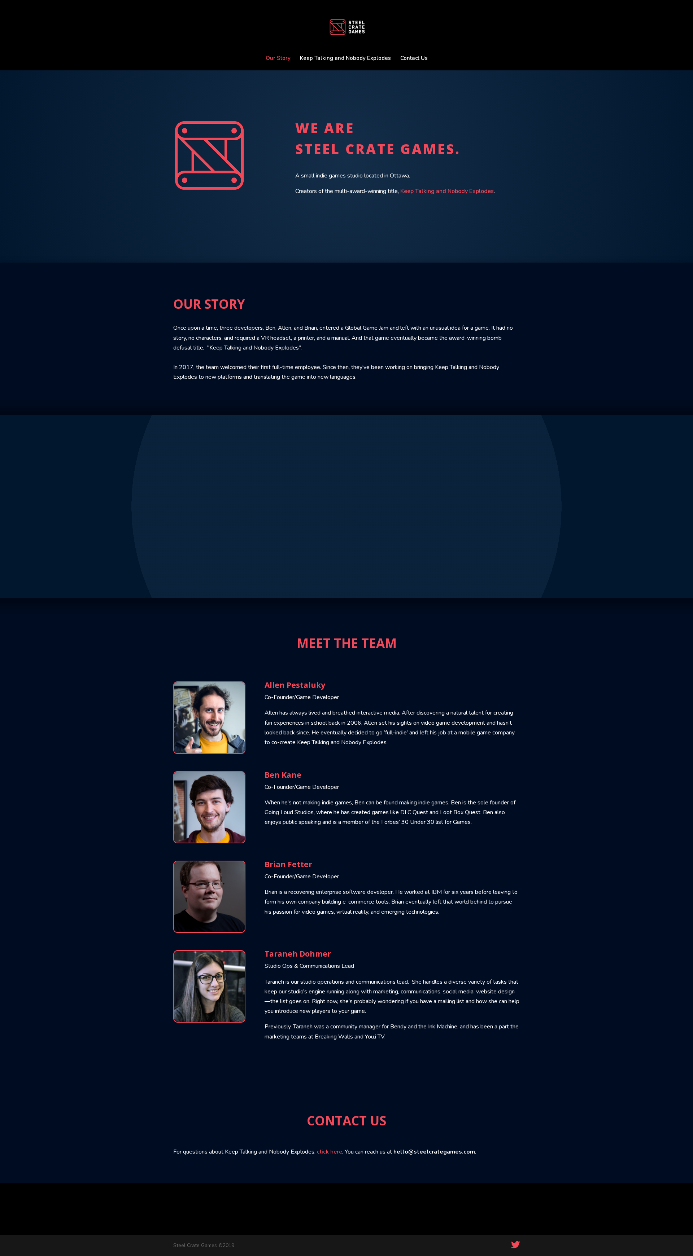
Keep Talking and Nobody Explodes (345, 59)
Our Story (278, 59)
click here (329, 1152)
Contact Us (414, 59)
